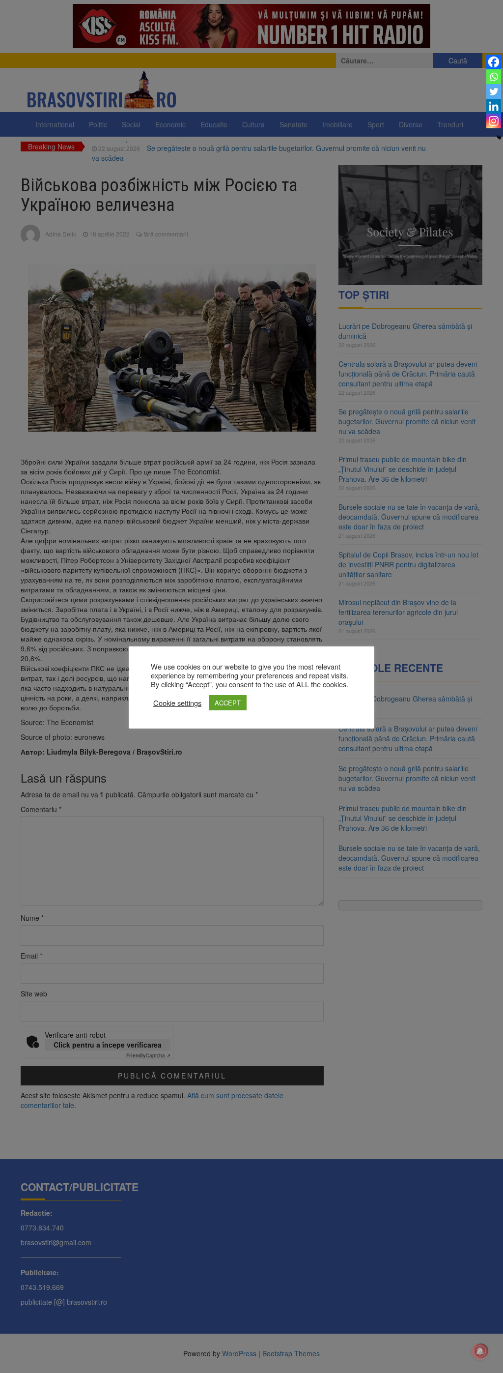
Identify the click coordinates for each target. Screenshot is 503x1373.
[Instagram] (493, 121)
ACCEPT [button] (228, 702)
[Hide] (499, 138)
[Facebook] (493, 62)
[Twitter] (493, 91)
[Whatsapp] (493, 76)
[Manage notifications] (480, 1351)
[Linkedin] (493, 106)
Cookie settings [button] (177, 703)
